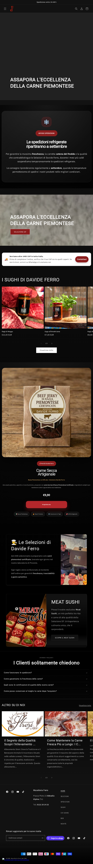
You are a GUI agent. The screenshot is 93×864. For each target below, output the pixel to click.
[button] (5, 8)
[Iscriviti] (42, 838)
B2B (62, 818)
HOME (63, 791)
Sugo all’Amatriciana (52, 331)
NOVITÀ (63, 824)
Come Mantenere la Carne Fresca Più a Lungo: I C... (65, 742)
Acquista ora (46, 504)
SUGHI (63, 807)
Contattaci (82, 259)
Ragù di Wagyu (7, 331)
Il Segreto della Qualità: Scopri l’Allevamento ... (20, 742)
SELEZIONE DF (20, 232)
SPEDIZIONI (65, 802)
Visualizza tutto (46, 350)
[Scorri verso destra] (51, 343)
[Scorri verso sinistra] (41, 343)
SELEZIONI (65, 796)
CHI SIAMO (65, 813)
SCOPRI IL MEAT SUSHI (64, 638)
